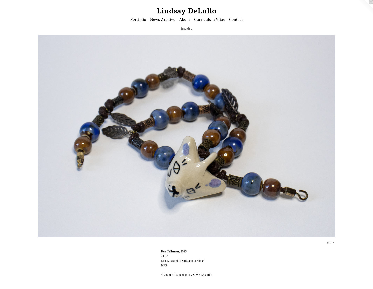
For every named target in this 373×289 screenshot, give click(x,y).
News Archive (162, 19)
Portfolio (138, 19)
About (184, 19)
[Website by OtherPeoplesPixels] (365, 8)
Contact (236, 19)
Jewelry (186, 29)
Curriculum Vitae (209, 19)
